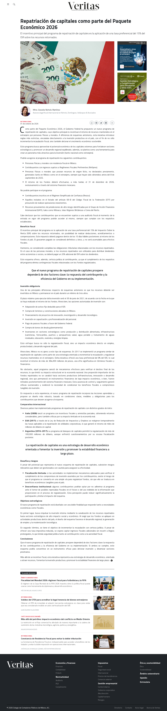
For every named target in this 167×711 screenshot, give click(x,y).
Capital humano (104, 696)
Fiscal (100, 666)
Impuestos (103, 662)
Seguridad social (104, 669)
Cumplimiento (61, 686)
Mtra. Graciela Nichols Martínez (46, 109)
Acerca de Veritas (153, 708)
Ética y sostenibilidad (150, 662)
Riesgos (101, 699)
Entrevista (145, 681)
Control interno (104, 686)
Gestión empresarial (107, 683)
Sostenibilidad (145, 669)
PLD (57, 683)
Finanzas (59, 666)
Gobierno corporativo (106, 690)
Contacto (128, 708)
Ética (142, 666)
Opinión (143, 677)
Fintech (58, 673)
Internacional (103, 673)
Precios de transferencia (107, 676)
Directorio (118, 708)
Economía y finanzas (65, 662)
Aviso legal (139, 708)
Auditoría (59, 680)
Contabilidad (60, 669)
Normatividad (62, 676)
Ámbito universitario (149, 673)
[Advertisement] (132, 118)
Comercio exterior (105, 679)
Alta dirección (103, 693)
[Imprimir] (112, 123)
